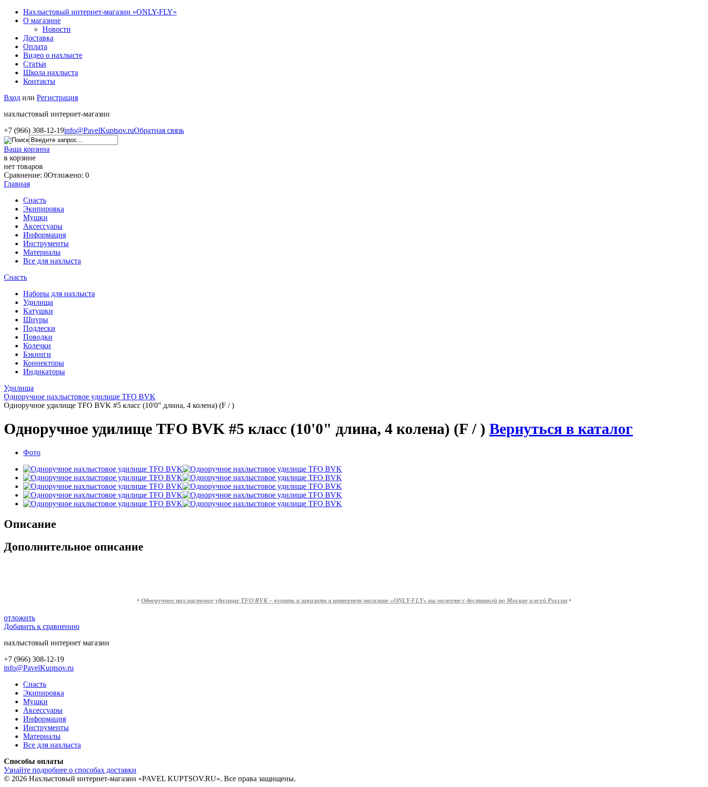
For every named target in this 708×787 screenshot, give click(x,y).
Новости (56, 29)
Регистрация (57, 97)
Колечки (37, 345)
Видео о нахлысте (52, 55)
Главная (17, 184)
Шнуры (35, 319)
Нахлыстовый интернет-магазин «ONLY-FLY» (100, 12)
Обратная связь (159, 130)
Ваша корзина (27, 149)
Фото (31, 452)
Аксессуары (43, 226)
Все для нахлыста (52, 261)
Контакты (39, 81)
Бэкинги (37, 354)
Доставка (38, 38)
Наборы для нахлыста (59, 293)
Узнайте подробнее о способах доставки (70, 770)
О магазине (42, 20)
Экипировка (43, 209)
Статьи (34, 64)
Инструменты (46, 243)
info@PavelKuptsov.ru (99, 130)
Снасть (34, 200)
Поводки (37, 337)
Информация (44, 235)
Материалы (42, 252)
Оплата (35, 46)
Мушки (35, 217)
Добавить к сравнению (41, 626)
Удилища (38, 302)
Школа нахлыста (50, 72)
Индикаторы (44, 371)
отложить (19, 618)
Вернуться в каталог (561, 428)
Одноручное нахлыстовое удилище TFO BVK (80, 397)
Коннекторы (43, 363)
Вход (12, 97)
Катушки (38, 311)
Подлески (39, 328)
